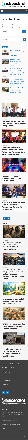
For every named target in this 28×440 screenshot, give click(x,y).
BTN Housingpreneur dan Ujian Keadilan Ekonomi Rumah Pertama (14, 326)
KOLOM (5, 223)
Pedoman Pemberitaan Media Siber (12, 364)
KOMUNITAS (5, 101)
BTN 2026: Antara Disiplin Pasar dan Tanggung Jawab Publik (14, 301)
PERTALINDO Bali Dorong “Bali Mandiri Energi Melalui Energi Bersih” (17, 53)
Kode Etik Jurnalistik (8, 368)
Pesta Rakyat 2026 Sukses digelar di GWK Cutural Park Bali (11, 178)
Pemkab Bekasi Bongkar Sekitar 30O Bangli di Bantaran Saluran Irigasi (16, 62)
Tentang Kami (6, 380)
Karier (3, 428)
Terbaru (5, 47)
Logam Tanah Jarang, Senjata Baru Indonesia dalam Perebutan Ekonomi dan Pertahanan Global (14, 274)
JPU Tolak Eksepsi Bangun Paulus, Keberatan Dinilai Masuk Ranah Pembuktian (17, 81)
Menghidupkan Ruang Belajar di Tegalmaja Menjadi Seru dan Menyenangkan (18, 90)
